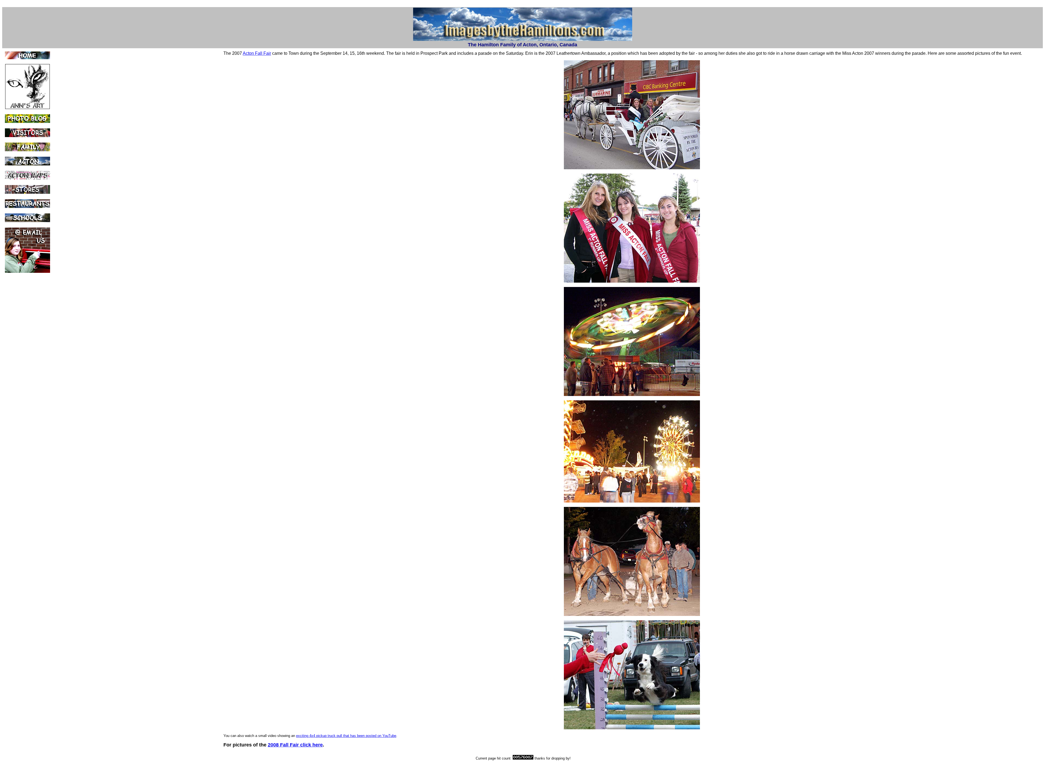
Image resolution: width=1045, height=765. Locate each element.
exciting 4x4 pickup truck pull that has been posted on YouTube (346, 736)
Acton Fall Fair (257, 53)
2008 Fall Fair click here (295, 745)
